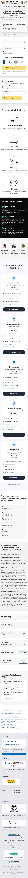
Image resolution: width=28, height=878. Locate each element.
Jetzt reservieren (14, 309)
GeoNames (21, 872)
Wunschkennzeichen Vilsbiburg (13, 729)
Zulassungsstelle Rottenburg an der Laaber (11, 713)
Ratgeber (13, 847)
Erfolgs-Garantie (9, 346)
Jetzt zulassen (14, 393)
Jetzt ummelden (14, 435)
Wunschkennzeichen (7, 6)
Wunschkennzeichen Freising (7, 719)
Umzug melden (14, 477)
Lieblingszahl (6, 91)
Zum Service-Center (14, 754)
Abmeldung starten (14, 352)
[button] (14, 682)
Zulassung (14, 6)
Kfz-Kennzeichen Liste (10, 845)
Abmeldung (19, 6)
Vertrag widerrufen (14, 834)
